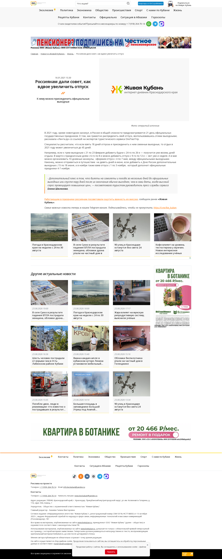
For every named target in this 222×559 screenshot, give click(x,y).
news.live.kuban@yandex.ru (86, 495)
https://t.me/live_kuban (165, 207)
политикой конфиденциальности (69, 543)
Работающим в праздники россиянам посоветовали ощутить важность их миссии (91, 199)
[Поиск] (128, 3)
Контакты (89, 17)
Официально (108, 17)
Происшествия (121, 10)
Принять (111, 552)
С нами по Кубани (158, 10)
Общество (101, 10)
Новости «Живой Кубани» (53, 53)
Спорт (139, 10)
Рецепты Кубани (68, 17)
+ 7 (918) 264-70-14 (48, 487)
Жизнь (177, 10)
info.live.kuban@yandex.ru (74, 487)
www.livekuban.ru (84, 522)
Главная (34, 53)
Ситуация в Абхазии (134, 17)
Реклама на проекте (41, 483)
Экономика (84, 10)
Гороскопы (158, 17)
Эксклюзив (46, 10)
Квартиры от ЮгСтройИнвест (151, 3)
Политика (66, 10)
